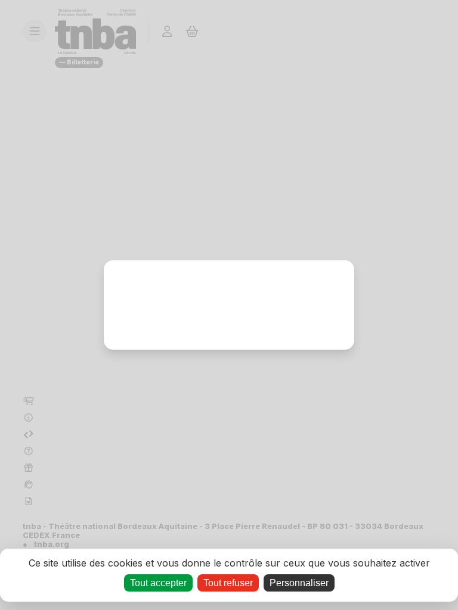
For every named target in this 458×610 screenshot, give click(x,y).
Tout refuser (228, 583)
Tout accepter (158, 583)
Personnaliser (299, 583)
